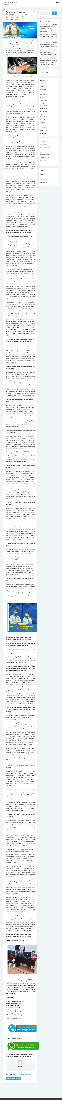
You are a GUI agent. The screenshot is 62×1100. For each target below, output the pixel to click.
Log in (41, 174)
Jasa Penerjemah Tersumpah (21, 1074)
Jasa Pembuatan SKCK (45, 147)
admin (20, 1066)
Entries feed (43, 177)
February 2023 (43, 86)
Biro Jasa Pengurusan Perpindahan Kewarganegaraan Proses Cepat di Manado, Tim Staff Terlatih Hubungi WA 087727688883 (48, 37)
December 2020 (44, 105)
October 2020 (43, 111)
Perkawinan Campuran (45, 157)
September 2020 (44, 114)
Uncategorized (43, 160)
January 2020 (43, 133)
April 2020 (42, 125)
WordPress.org (43, 182)
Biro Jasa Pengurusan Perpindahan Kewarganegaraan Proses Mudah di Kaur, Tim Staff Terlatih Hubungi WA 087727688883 (48, 45)
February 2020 (43, 130)
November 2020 (44, 108)
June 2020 (42, 119)
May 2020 (42, 122)
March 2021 (43, 97)
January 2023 (43, 89)
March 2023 (43, 83)
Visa (41, 163)
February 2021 (43, 100)
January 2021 (43, 103)
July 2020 (42, 116)
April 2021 (42, 94)
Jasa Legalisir (43, 144)
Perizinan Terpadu (11, 2)
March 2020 (43, 127)
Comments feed (44, 179)
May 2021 (42, 92)
